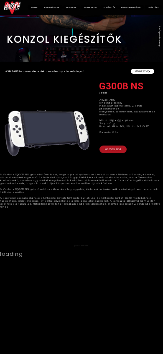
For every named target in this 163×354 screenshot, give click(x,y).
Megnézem (141, 71)
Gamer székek (90, 7)
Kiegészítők (109, 7)
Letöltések (153, 7)
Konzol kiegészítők (131, 7)
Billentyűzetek (51, 7)
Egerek (34, 7)
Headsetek (71, 7)
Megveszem (113, 149)
